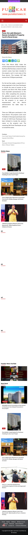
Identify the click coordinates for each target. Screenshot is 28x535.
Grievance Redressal (21, 525)
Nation (8, 521)
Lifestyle (6, 523)
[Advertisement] (14, 248)
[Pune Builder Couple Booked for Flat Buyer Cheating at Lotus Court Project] (14, 162)
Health (4, 480)
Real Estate (5, 401)
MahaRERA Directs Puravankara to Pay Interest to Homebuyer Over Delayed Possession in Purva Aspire (14, 407)
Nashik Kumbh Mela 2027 (14, 1)
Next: (13, 143)
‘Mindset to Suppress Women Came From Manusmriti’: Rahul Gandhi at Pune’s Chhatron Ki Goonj (12, 225)
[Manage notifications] (4, 525)
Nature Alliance (19, 523)
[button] (2, 20)
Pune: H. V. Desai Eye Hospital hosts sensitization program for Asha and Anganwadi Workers (14, 486)
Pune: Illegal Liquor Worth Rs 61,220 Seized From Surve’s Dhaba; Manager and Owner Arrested (13, 199)
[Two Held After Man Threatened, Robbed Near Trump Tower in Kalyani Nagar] (14, 373)
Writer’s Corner (21, 521)
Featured (11, 523)
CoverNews (22, 530)
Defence (13, 521)
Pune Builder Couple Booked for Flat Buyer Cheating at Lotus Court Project (13, 174)
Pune (4, 31)
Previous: (13, 136)
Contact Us (11, 525)
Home (3, 521)
